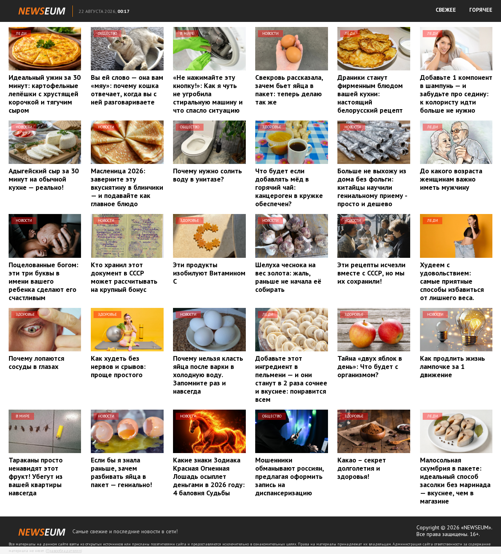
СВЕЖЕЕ (446, 9)
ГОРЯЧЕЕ (480, 9)
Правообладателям (64, 550)
